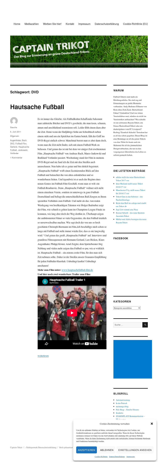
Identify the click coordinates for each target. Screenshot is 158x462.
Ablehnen (107, 450)
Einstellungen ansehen (135, 450)
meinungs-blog (122, 406)
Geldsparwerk (32, 447)
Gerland (13, 146)
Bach (24, 140)
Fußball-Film (21, 143)
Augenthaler (15, 140)
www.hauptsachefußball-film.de (77, 269)
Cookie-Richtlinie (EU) (135, 24)
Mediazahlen (32, 24)
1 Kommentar (16, 157)
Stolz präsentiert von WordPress (72, 447)
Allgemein (14, 135)
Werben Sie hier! (52, 24)
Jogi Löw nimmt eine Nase (127, 209)
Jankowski (22, 150)
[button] (151, 423)
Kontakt (70, 24)
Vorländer (14, 153)
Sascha (13, 127)
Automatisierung (123, 400)
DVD (12, 143)
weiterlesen (43, 355)
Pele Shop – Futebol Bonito (127, 409)
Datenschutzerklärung (117, 456)
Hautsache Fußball (37, 106)
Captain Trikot (16, 447)
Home (17, 24)
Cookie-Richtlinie (101, 456)
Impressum (131, 456)
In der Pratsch (121, 403)
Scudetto (119, 412)
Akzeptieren (86, 450)
